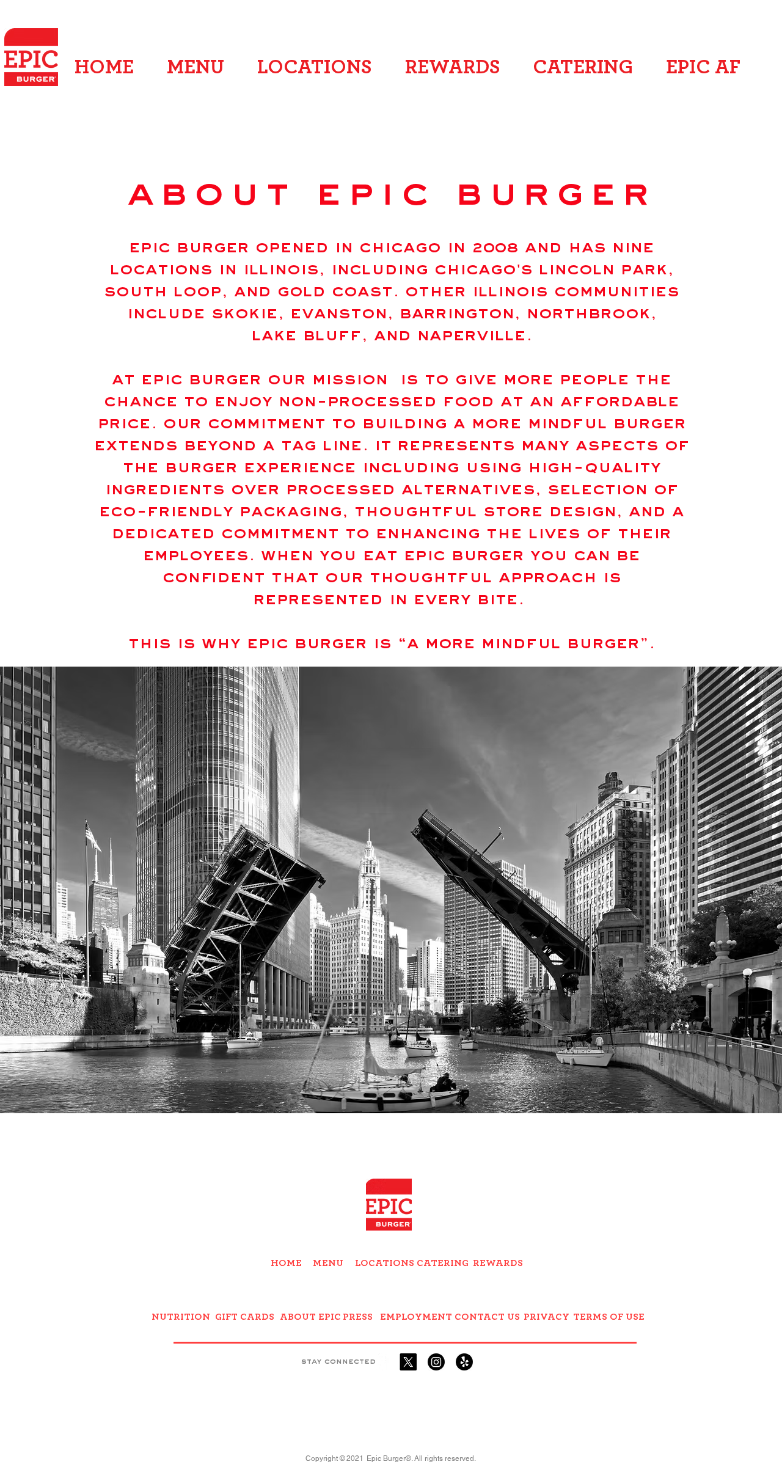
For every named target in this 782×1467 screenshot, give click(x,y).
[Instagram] (436, 1361)
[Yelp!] (464, 1361)
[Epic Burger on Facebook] (380, 1361)
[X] (408, 1361)
